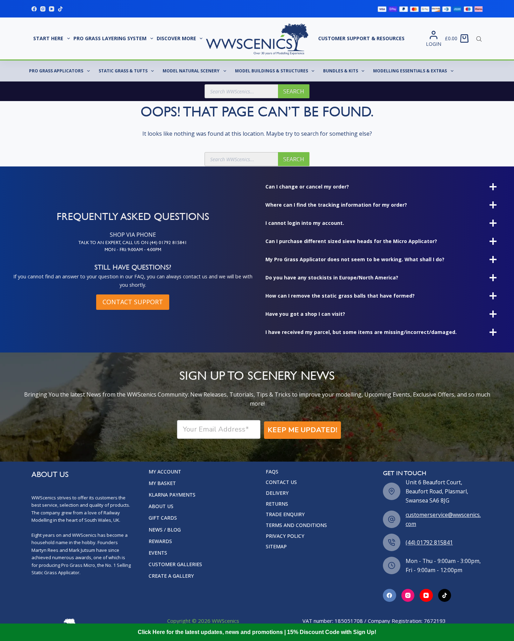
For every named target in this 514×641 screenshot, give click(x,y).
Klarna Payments (172, 495)
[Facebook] (34, 9)
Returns (277, 504)
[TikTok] (60, 9)
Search (293, 91)
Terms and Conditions (296, 525)
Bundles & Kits (340, 71)
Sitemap (276, 546)
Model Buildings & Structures (271, 71)
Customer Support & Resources (361, 38)
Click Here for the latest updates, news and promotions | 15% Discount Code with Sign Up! (257, 632)
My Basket (162, 483)
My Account (165, 472)
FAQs (272, 472)
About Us (161, 506)
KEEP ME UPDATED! (302, 430)
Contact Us (281, 482)
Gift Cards (163, 518)
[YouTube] (51, 9)
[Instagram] (42, 9)
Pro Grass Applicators (56, 71)
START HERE (48, 38)
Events (158, 553)
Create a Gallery (171, 576)
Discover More (176, 38)
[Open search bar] (479, 38)
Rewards (160, 541)
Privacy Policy (285, 536)
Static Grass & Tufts (123, 71)
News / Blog (165, 530)
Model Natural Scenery (191, 71)
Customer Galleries (175, 564)
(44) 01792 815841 (429, 542)
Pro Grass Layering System (110, 38)
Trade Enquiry (285, 514)
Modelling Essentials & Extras (410, 71)
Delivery (277, 493)
